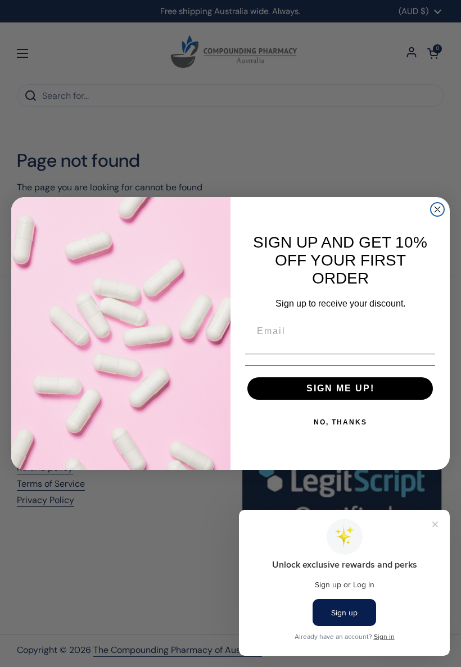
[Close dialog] (437, 209)
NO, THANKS (340, 422)
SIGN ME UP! (340, 388)
